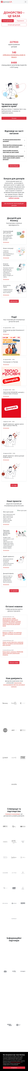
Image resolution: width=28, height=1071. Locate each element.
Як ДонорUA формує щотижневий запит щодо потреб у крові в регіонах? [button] (13, 157)
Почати (14, 118)
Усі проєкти (14, 591)
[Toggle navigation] (25, 2)
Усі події (14, 485)
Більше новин (14, 662)
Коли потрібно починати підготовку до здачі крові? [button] (11, 151)
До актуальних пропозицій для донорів (14, 204)
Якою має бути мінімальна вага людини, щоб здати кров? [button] (12, 146)
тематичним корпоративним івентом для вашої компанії (14, 684)
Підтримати (20, 21)
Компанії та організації (12, 814)
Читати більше (14, 166)
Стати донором (7, 21)
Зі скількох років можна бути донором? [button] (12, 140)
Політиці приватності (16, 1062)
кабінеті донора (14, 198)
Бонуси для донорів (14, 25)
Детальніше (6, 242)
